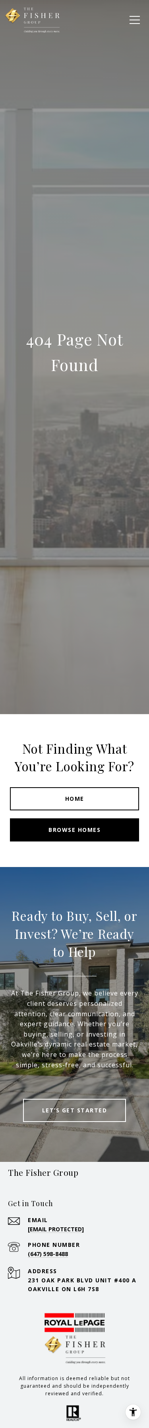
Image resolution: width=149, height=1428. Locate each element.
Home (74, 798)
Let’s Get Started (74, 1110)
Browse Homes (74, 829)
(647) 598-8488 (48, 1254)
